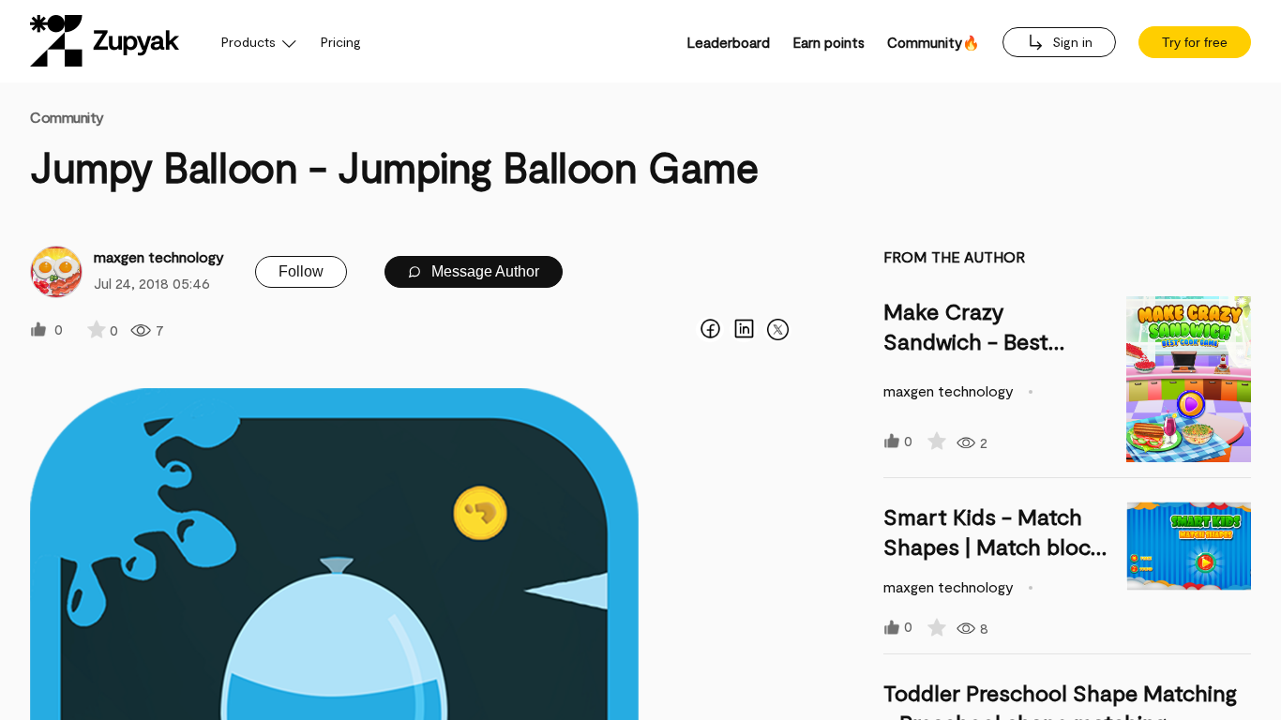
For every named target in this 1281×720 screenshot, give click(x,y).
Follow (301, 271)
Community (67, 117)
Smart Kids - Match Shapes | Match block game (993, 546)
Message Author (483, 271)
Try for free (1195, 42)
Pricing (341, 42)
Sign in (1070, 42)
